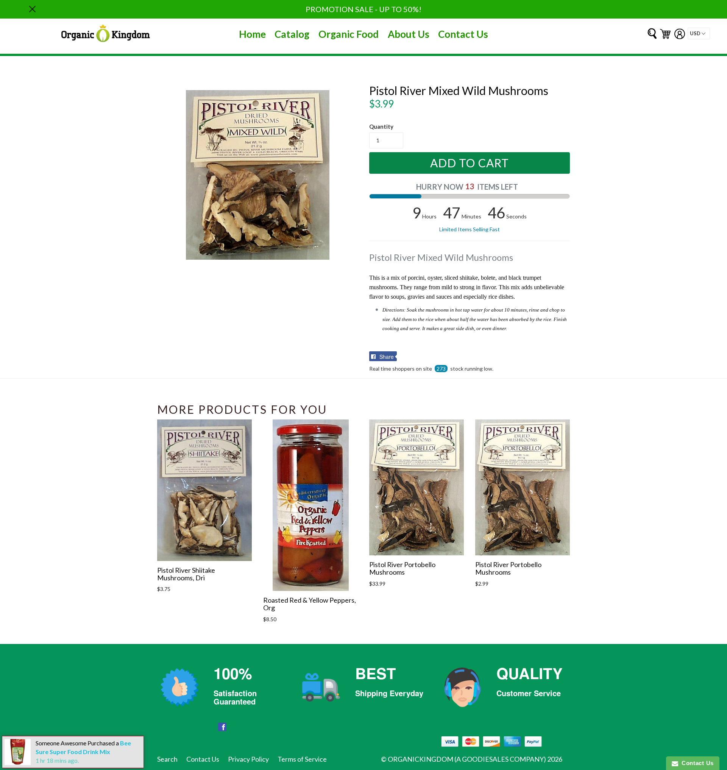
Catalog (292, 34)
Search (167, 759)
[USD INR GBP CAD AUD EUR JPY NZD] (699, 33)
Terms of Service (302, 759)
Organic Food (348, 34)
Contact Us (463, 34)
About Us (408, 34)
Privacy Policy (248, 759)
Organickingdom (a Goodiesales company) (467, 759)
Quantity (381, 126)
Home (252, 34)
